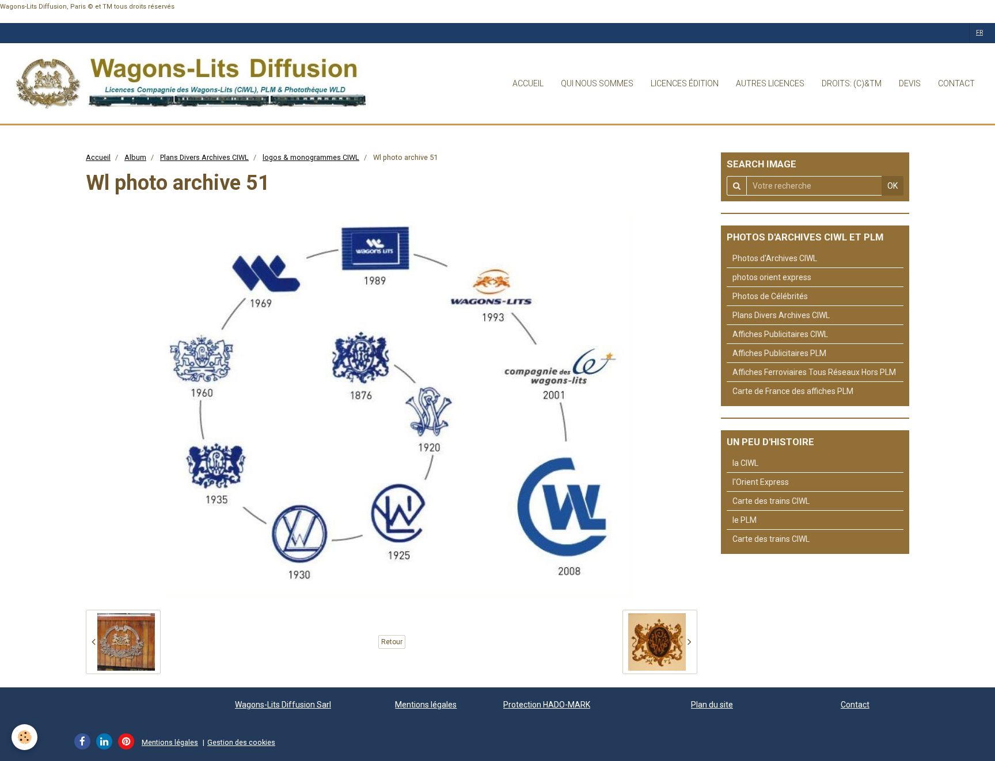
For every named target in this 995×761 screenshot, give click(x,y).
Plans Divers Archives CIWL (204, 157)
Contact (855, 704)
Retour (391, 642)
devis (910, 83)
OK (892, 185)
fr (979, 32)
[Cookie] (24, 737)
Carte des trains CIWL (771, 501)
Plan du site (712, 704)
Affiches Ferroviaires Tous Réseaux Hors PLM (814, 372)
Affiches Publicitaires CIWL (780, 334)
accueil (528, 83)
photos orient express (771, 277)
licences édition (685, 83)
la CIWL (745, 463)
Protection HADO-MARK (546, 704)
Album (135, 157)
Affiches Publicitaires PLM (779, 353)
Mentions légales (426, 704)
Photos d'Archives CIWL (774, 258)
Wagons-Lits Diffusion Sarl (283, 704)
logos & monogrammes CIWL (311, 157)
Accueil (98, 157)
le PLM (744, 520)
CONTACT (956, 83)
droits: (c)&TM (852, 83)
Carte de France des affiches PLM (792, 391)
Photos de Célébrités (770, 296)
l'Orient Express (760, 482)
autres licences (770, 83)
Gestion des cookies (241, 742)
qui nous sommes (597, 83)
